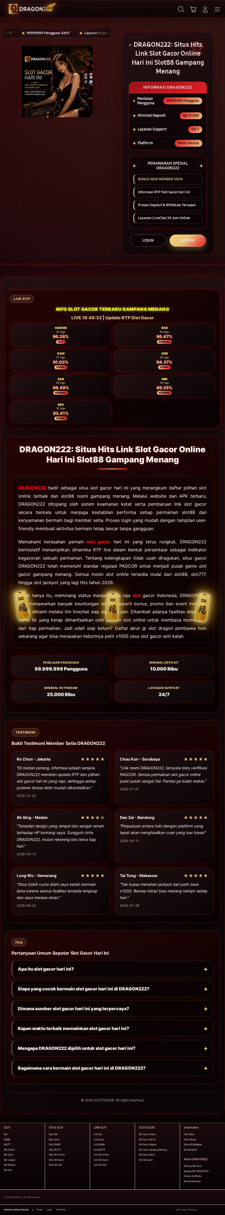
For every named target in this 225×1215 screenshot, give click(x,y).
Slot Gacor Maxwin (148, 1144)
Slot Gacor (8, 1155)
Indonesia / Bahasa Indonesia (16, 1210)
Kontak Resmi (190, 1150)
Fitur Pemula (190, 1139)
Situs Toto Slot (55, 1165)
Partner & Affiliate (192, 1176)
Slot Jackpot (9, 1160)
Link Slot (98, 1134)
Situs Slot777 (55, 1150)
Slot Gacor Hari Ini (147, 1139)
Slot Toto (8, 1170)
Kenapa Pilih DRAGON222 (196, 1171)
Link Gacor (99, 1139)
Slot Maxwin (10, 1165)
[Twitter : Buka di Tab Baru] (207, 1210)
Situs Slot (53, 1134)
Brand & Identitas (192, 1181)
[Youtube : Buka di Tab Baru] (219, 1210)
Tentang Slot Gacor (193, 1166)
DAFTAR (188, 240)
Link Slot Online (101, 1155)
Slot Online (9, 1150)
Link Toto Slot (100, 1165)
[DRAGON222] (16, 9)
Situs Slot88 (54, 1144)
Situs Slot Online (57, 1155)
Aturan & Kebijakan (193, 1144)
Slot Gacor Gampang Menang (153, 1150)
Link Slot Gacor (101, 1160)
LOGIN (148, 240)
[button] (193, 9)
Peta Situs (60, 1210)
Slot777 (7, 1144)
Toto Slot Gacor (146, 1160)
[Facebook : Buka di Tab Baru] (201, 1210)
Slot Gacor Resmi (147, 1155)
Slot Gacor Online (147, 1134)
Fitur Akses (189, 1134)
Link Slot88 (99, 1144)
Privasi (39, 1210)
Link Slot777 (99, 1150)
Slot (5, 1134)
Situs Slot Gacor (56, 1160)
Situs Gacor (54, 1139)
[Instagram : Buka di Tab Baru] (213, 1210)
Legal (49, 1210)
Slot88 (7, 1139)
